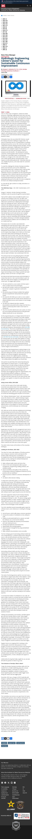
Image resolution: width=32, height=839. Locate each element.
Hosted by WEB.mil (6, 815)
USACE (4, 743)
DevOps (4, 746)
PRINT (3, 112)
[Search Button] (27, 6)
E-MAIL (8, 112)
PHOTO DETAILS (9, 98)
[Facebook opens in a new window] (5, 782)
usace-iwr (11, 743)
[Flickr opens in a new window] (15, 782)
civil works (20, 743)
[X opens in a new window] (8, 782)
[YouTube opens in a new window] (12, 782)
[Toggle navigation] (30, 6)
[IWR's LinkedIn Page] (2, 782)
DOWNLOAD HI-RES (21, 98)
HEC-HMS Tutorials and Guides (10, 337)
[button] (7, 3)
